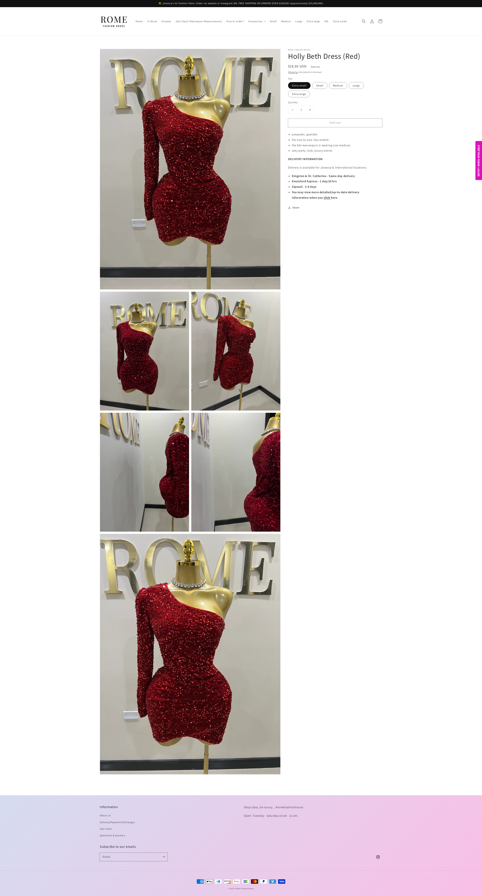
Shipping (293, 72)
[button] (257, 21)
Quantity (292, 102)
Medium (338, 85)
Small (319, 85)
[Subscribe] (163, 857)
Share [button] (295, 207)
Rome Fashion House (245, 888)
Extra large (299, 94)
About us (105, 815)
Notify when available (478, 160)
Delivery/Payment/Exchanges (117, 822)
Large (356, 85)
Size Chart (106, 828)
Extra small (299, 85)
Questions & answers (112, 835)
